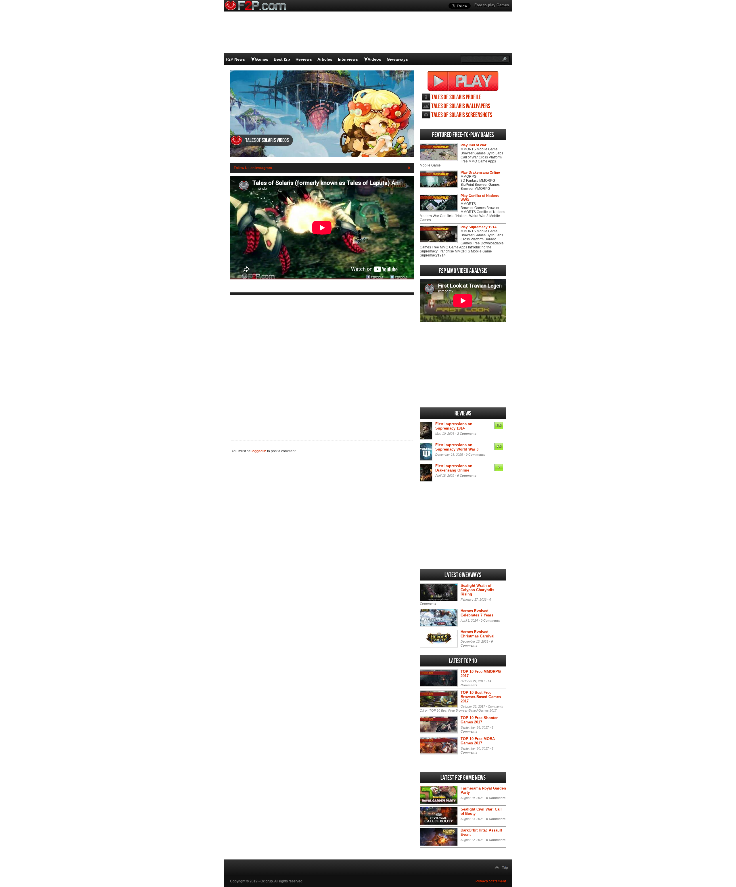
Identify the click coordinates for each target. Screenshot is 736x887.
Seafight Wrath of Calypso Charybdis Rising (477, 589)
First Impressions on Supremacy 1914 (453, 426)
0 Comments (475, 454)
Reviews (304, 59)
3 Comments (466, 433)
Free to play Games (491, 5)
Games (261, 59)
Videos (374, 59)
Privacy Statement (491, 881)
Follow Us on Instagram (253, 168)
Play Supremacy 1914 (479, 227)
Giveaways (397, 59)
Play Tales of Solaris (463, 81)
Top (505, 868)
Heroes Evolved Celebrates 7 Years (477, 613)
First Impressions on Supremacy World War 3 (456, 447)
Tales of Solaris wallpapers (460, 106)
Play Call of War (473, 145)
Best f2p (282, 59)
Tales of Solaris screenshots (461, 115)
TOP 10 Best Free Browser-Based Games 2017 (481, 696)
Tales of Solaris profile (456, 97)
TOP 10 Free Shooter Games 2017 (479, 720)
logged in (259, 451)
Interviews (348, 59)
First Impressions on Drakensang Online (453, 468)
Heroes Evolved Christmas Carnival (477, 634)
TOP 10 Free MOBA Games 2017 (478, 741)
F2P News (235, 59)
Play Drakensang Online (480, 172)
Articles (324, 59)
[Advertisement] (322, 363)
